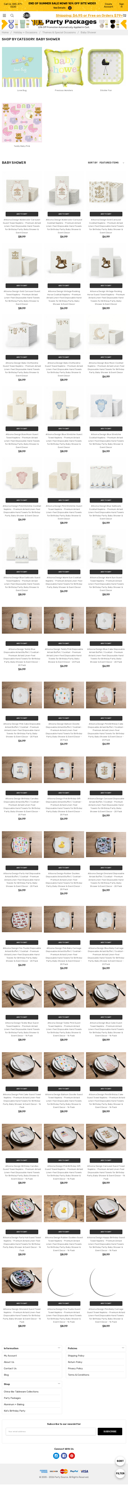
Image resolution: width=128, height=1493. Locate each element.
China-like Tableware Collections (21, 1391)
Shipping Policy (76, 1355)
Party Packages (12, 1398)
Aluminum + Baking (14, 1404)
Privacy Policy (75, 1368)
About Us (9, 1362)
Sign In (121, 5)
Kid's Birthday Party (14, 1410)
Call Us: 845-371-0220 (13, 5)
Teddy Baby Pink (22, 146)
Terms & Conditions (78, 1374)
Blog (6, 1374)
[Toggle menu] (4, 15)
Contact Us (10, 1368)
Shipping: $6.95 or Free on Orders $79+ (89, 15)
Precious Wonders (64, 90)
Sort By (93, 162)
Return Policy (75, 1362)
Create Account (108, 5)
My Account (10, 1355)
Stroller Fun (106, 90)
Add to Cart (22, 214)
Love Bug (22, 90)
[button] (64, 23)
